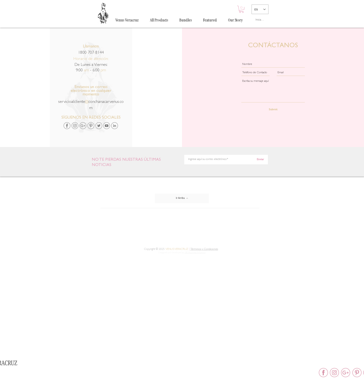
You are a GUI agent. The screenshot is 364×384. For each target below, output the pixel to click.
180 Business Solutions (195, 253)
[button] (241, 9)
